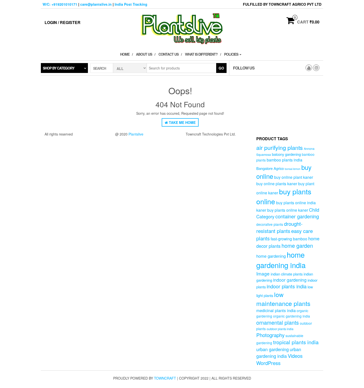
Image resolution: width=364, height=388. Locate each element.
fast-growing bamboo (289, 238)
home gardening (271, 256)
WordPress (268, 362)
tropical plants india (296, 342)
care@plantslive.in (96, 4)
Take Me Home (182, 122)
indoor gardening (290, 280)
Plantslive (136, 134)
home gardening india (281, 259)
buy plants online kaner (287, 210)
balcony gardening (286, 154)
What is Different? (201, 54)
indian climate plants (287, 273)
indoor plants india (287, 286)
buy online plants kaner (276, 183)
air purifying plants (279, 147)
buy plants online (283, 196)
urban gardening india (278, 352)
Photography (270, 335)
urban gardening (272, 349)
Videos (295, 355)
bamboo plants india (284, 159)
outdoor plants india (280, 329)
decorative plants (269, 224)
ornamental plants (277, 322)
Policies (231, 54)
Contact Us (168, 54)
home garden (297, 245)
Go (221, 68)
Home (125, 54)
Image (263, 273)
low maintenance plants (283, 299)
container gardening (297, 216)
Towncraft (165, 378)
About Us (144, 54)
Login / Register (62, 22)
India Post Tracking (131, 4)
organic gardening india (291, 316)
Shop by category (58, 68)
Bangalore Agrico (270, 168)
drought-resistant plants (279, 227)
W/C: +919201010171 (60, 4)
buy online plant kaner (293, 177)
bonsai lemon (292, 169)
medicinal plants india (276, 310)
